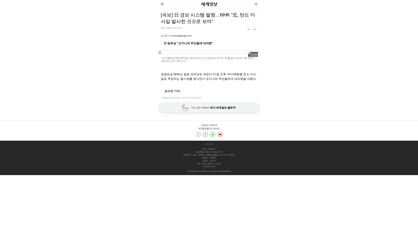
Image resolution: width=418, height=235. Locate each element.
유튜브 (220, 134)
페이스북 (205, 134)
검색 (256, 4)
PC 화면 (209, 144)
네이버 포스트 (212, 134)
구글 (198, 134)
